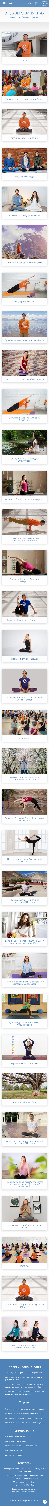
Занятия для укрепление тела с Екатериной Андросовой (24, 778)
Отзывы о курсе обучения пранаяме (24, 263)
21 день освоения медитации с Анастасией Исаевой (24, 901)
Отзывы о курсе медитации (24, 138)
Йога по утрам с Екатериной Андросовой (24, 379)
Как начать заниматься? (15, 1436)
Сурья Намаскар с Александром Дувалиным (24, 419)
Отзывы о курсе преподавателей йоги (24, 99)
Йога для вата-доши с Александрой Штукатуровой (24, 860)
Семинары (24, 738)
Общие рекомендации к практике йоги (21, 1446)
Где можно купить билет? (16, 1441)
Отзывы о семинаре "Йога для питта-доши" (24, 1226)
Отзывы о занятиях (30, 17)
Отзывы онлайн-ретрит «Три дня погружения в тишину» (24, 1346)
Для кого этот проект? (14, 1455)
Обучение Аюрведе (24, 177)
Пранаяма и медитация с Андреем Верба (24, 340)
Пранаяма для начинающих (24, 659)
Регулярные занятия (24, 301)
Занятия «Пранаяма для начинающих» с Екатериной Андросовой (24, 983)
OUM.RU (35, 1500)
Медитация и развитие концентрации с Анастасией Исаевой (25, 1142)
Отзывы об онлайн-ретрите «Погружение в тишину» (24, 1306)
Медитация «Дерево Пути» (24, 1102)
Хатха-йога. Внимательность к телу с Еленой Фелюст (24, 698)
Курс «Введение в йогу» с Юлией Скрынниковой (24, 1024)
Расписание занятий (13, 1450)
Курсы (24, 60)
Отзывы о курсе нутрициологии (24, 215)
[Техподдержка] (45, 1502)
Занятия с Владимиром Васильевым (24, 620)
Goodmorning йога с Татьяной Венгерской (24, 580)
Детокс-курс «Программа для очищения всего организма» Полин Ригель (24, 942)
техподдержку (24, 1471)
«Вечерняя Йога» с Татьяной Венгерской (24, 499)
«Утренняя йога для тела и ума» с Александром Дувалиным (24, 539)
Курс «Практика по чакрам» (24, 1063)
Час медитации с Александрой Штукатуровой (24, 460)
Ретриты (24, 1266)
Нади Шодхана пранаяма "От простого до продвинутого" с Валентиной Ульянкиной (24, 1184)
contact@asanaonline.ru (26, 1482)
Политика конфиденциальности (24, 1491)
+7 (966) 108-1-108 (26, 1485)
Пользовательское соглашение (24, 1489)
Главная (14, 17)
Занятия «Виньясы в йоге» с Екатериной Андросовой (24, 819)
